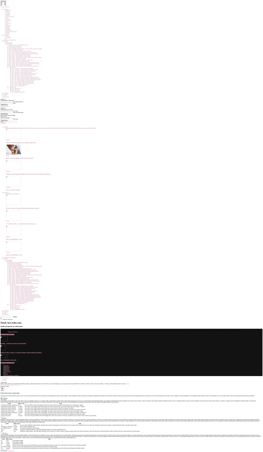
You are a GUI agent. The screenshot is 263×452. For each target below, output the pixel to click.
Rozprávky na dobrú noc (11, 31)
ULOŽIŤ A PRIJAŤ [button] (5, 449)
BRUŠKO (8, 10)
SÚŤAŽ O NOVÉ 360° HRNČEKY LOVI (18, 45)
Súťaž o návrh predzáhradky (15, 46)
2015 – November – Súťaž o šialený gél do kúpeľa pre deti (24, 73)
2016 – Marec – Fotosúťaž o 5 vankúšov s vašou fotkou (21, 59)
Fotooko (8, 26)
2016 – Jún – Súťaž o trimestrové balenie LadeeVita (20, 51)
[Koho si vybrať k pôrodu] (13, 186)
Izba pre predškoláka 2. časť (14, 239)
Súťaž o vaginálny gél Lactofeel (16, 50)
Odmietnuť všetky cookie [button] (14, 385)
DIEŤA (7, 11)
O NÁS (5, 95)
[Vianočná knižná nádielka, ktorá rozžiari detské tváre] (13, 138)
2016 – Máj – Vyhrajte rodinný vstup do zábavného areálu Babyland (23, 53)
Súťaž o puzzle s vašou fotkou (15, 47)
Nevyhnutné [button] (3, 397)
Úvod (2, 319)
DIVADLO (8, 25)
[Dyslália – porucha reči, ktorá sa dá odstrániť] (4, 340)
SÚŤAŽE (5, 41)
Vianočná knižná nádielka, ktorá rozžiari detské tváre (21, 142)
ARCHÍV (5, 94)
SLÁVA (8, 19)
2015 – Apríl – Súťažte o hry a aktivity (20, 84)
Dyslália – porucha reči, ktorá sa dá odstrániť (13, 343)
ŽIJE (7, 24)
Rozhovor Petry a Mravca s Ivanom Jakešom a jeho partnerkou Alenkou (21, 352)
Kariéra (7, 14)
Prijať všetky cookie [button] (5, 385)
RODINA (8, 13)
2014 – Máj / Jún (15, 89)
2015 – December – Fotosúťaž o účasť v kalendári (22, 68)
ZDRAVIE (8, 22)
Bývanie (8, 36)
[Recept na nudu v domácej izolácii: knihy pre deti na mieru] (13, 204)
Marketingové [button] (4, 432)
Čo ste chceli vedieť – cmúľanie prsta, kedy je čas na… (21, 223)
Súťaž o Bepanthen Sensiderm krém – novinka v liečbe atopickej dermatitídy (25, 48)
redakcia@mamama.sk (13, 331)
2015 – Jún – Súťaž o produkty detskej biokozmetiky (23, 80)
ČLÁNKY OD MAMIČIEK (9, 40)
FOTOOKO (6, 93)
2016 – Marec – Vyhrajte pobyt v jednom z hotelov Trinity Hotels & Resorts (25, 57)
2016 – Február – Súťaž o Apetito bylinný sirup (19, 61)
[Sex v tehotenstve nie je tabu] (4, 357)
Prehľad (8, 15)
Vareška (7, 34)
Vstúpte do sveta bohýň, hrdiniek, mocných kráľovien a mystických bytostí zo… (28, 174)
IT (6, 38)
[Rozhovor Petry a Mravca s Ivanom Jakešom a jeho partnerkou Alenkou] (3, 349)
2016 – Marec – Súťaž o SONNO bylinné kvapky (19, 54)
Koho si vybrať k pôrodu (13, 190)
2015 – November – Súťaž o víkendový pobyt (22, 72)
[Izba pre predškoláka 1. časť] (13, 250)
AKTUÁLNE (9, 42)
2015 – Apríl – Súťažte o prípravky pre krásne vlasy (23, 83)
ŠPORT (7, 32)
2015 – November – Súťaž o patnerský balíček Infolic (23, 74)
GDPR (4, 380)
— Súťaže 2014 (12, 87)
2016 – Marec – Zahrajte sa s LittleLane (17, 58)
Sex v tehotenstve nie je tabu (8, 360)
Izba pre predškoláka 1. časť (14, 255)
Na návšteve (8, 20)
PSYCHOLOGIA (10, 16)
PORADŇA (6, 35)
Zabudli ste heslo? (4, 106)
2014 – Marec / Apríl (16, 88)
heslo (14, 103)
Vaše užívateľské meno (18, 101)
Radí (7, 17)
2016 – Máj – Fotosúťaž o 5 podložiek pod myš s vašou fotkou (22, 52)
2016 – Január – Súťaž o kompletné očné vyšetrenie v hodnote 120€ (23, 62)
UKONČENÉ (9, 43)
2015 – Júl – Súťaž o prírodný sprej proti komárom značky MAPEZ (26, 79)
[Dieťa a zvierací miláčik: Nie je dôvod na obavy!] (13, 154)
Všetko (7, 128)
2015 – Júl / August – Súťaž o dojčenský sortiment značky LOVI (26, 78)
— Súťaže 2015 (12, 67)
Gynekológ (8, 37)
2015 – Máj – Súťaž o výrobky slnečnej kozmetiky (22, 82)
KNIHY (8, 29)
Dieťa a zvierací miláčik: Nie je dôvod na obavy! (19, 158)
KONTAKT (6, 96)
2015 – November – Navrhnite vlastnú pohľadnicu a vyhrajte (25, 69)
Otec (7, 21)
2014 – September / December (18, 92)
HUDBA (8, 27)
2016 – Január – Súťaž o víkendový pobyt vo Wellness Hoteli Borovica (24, 63)
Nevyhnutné (5, 398)
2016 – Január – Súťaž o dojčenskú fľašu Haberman (20, 64)
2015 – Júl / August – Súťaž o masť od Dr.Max (22, 75)
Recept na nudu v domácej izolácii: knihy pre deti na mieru (22, 208)
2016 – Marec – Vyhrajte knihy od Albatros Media (20, 56)
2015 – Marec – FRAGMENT (18, 85)
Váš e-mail (15, 111)
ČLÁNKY (5, 9)
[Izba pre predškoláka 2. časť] (13, 235)
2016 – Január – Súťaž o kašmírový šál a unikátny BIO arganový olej (24, 66)
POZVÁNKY (9, 30)
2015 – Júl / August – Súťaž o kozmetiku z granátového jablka (25, 77)
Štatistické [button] (3, 417)
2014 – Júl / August (16, 90)
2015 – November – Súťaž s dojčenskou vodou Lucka (23, 71)
